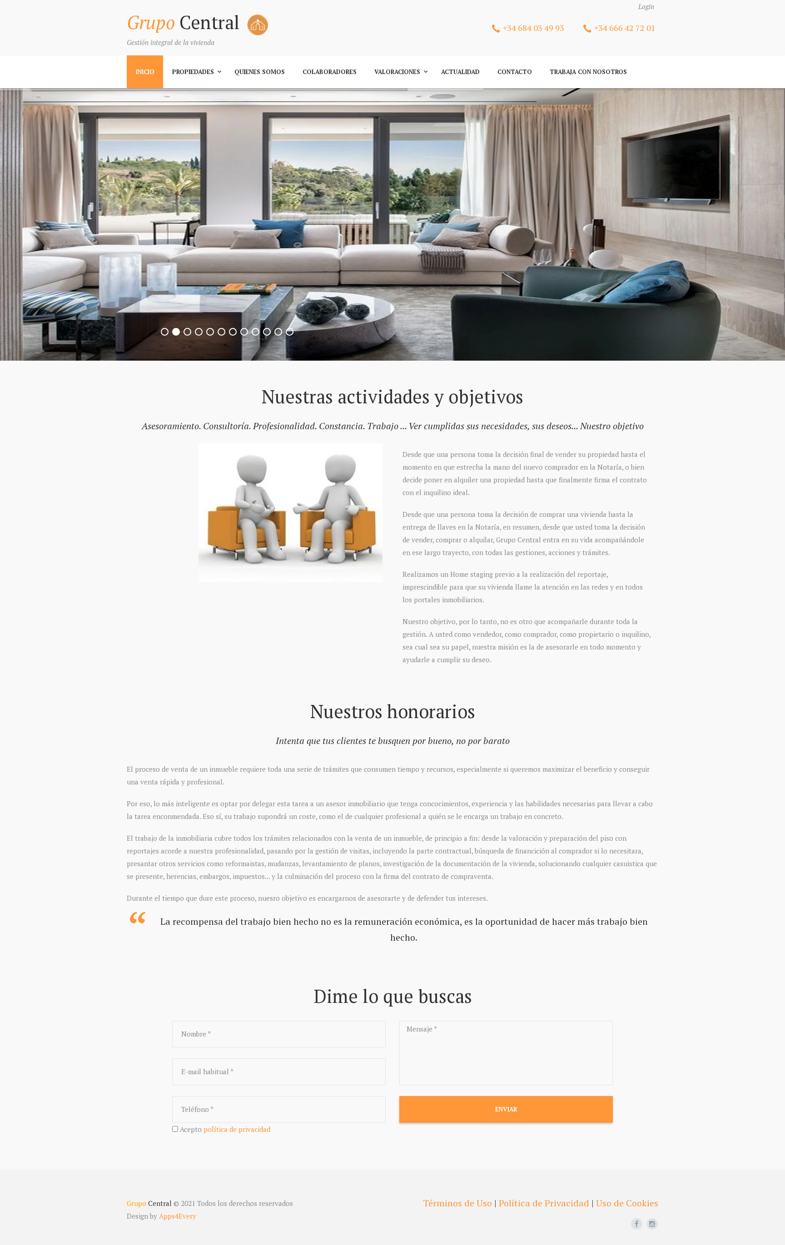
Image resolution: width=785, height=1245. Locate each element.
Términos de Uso (457, 1203)
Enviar (506, 1109)
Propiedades (193, 72)
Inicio (145, 72)
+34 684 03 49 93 (533, 27)
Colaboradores (330, 72)
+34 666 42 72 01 (625, 27)
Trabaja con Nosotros (588, 72)
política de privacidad (237, 1129)
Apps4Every (177, 1215)
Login (646, 6)
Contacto (514, 72)
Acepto (225, 1129)
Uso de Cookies (627, 1203)
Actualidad (460, 72)
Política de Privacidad (544, 1203)
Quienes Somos (259, 72)
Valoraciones (397, 72)
